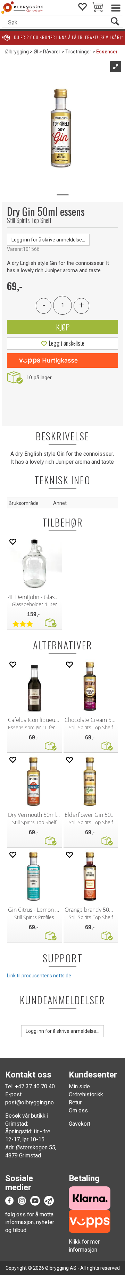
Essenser (107, 51)
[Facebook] (9, 1200)
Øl (36, 51)
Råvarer (51, 51)
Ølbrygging (17, 51)
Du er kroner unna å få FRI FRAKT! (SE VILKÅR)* (68, 37)
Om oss (78, 1110)
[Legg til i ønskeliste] (12, 541)
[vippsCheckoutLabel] (62, 360)
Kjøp (62, 327)
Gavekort (79, 1123)
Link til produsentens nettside (39, 975)
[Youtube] (35, 1200)
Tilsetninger (78, 51)
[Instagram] (22, 1200)
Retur (75, 1102)
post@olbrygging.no (29, 1102)
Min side (79, 1086)
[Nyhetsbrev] (49, 1200)
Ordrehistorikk (86, 1094)
